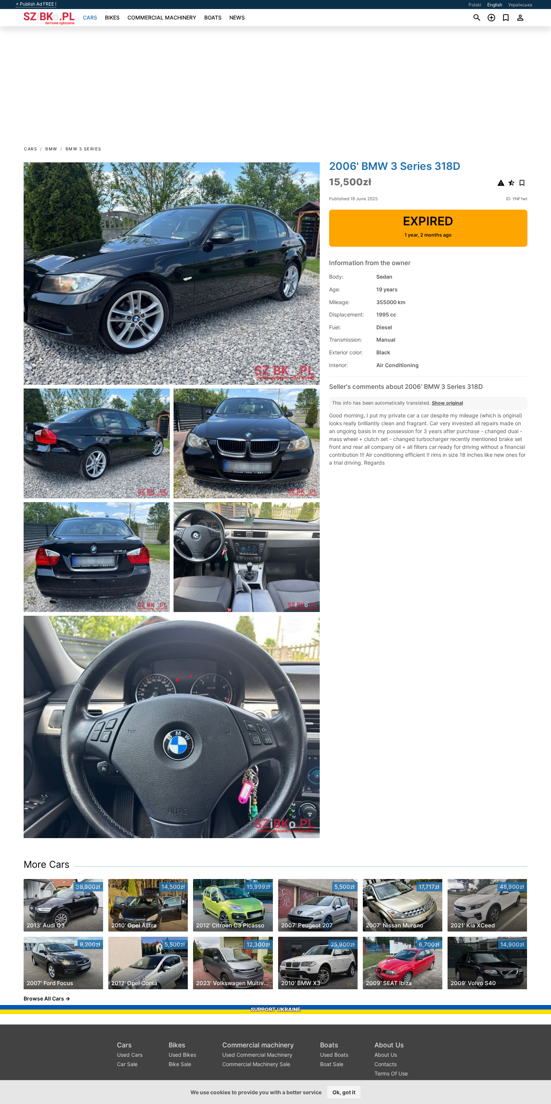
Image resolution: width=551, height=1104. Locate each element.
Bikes (112, 17)
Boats (213, 17)
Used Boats (334, 1055)
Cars (90, 17)
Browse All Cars (44, 998)
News (237, 17)
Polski (475, 5)
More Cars (46, 864)
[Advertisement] (275, 88)
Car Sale (127, 1064)
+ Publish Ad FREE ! (36, 4)
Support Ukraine (276, 1009)
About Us (389, 1045)
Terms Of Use (391, 1073)
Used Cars (129, 1055)
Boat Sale (331, 1064)
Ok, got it (343, 1092)
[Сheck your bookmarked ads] (506, 18)
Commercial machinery (161, 17)
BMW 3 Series (84, 149)
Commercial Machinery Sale (256, 1064)
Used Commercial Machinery (257, 1055)
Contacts (385, 1064)
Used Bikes (182, 1055)
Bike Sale (180, 1064)
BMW (51, 149)
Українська (520, 5)
